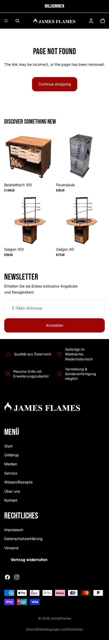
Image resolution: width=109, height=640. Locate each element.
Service (10, 473)
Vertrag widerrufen (29, 559)
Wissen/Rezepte (18, 482)
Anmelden (54, 325)
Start (8, 446)
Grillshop (11, 455)
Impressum (13, 529)
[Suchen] (17, 21)
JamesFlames (60, 618)
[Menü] (6, 21)
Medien (10, 464)
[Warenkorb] (102, 21)
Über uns (12, 491)
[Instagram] (16, 577)
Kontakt (10, 500)
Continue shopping (54, 84)
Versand (11, 548)
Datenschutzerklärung (23, 539)
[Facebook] (7, 577)
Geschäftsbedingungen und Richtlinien (54, 629)
